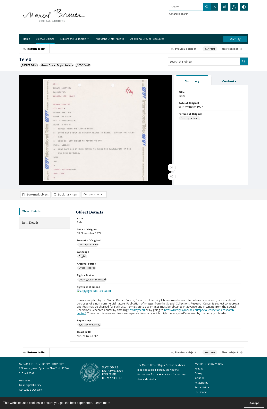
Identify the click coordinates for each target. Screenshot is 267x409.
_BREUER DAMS (29, 65)
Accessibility (201, 382)
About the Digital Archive (110, 39)
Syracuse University (89, 324)
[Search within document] (244, 61)
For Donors (201, 392)
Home (26, 39)
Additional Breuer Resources (147, 39)
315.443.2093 (26, 373)
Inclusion (199, 378)
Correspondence (189, 118)
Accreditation (202, 387)
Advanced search (178, 13)
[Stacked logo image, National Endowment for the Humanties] (101, 372)
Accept (254, 402)
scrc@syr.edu (136, 310)
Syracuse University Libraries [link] (42, 364)
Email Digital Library (30, 385)
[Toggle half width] (172, 176)
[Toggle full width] (172, 167)
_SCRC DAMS (83, 65)
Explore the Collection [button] (73, 39)
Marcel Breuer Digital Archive (57, 65)
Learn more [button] (102, 402)
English (82, 256)
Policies (199, 368)
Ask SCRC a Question (30, 389)
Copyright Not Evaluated (92, 279)
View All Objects (45, 39)
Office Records (87, 267)
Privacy (198, 373)
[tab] (192, 80)
